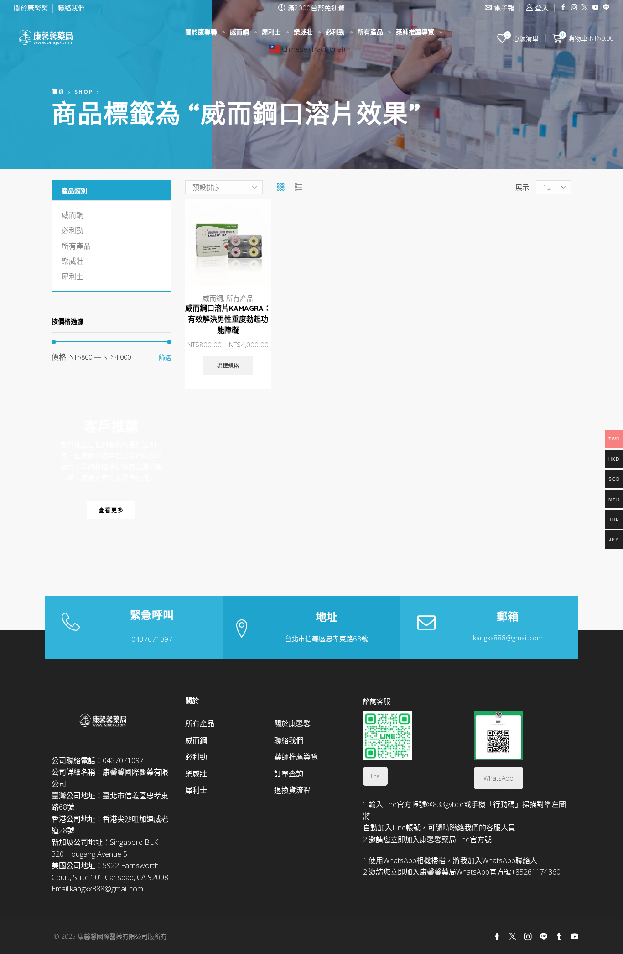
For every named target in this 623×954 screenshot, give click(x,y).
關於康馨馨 (31, 7)
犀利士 (271, 32)
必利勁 (335, 32)
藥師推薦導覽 (415, 32)
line (375, 776)
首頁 (58, 92)
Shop (83, 92)
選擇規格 (254, 246)
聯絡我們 (71, 7)
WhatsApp (498, 778)
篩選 (165, 357)
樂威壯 (303, 32)
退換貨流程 (292, 790)
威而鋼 (239, 32)
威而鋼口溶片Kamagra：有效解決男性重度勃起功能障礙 (228, 320)
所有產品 (370, 32)
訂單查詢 (288, 774)
